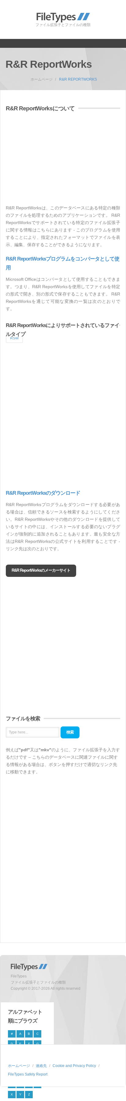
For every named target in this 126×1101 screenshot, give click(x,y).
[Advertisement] (57, 159)
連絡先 (41, 1066)
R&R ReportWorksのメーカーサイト (41, 570)
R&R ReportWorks (78, 79)
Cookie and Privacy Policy (74, 1066)
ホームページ (42, 79)
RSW (14, 338)
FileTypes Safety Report (27, 1074)
